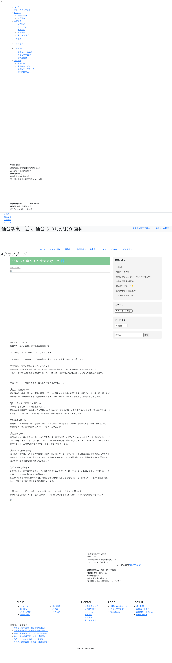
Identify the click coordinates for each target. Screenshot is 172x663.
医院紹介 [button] (68, 249)
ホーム (17, 7)
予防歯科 (21, 32)
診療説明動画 (90, 609)
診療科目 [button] (81, 249)
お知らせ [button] (114, 249)
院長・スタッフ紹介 (22, 10)
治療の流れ (22, 15)
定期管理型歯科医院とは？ (127, 281)
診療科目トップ (91, 606)
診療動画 (21, 24)
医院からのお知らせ (26, 52)
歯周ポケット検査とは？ (126, 290)
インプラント (23, 26)
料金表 (18, 39)
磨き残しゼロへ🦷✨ (125, 286)
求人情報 (17, 60)
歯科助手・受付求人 (26, 69)
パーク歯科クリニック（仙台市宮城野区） (31, 633)
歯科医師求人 (23, 72)
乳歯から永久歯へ (123, 272)
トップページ (26, 606)
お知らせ (19, 48)
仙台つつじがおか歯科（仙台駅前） (29, 639)
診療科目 (17, 21)
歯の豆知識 (22, 57)
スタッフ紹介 (55, 249)
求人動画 (21, 63)
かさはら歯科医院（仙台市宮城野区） (30, 627)
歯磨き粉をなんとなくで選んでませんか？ (134, 276)
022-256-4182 (135, 565)
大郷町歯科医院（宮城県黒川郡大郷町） (31, 630)
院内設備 (21, 18)
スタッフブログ (24, 55)
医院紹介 (17, 12)
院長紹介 (7, 217)
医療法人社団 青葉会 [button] (141, 228)
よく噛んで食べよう (124, 295)
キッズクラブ (23, 35)
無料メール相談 (162, 228)
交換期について (122, 267)
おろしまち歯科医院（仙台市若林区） (30, 636)
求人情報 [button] (126, 249)
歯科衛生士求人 (24, 66)
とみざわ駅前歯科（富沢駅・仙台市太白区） (32, 642)
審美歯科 (21, 29)
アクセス (19, 43)
